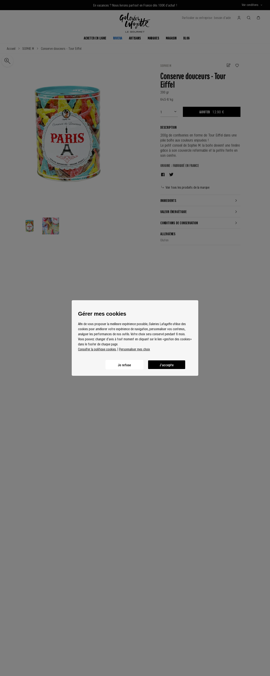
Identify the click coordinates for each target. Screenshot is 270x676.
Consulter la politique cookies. (97, 349)
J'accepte (167, 365)
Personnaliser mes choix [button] (134, 349)
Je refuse (124, 365)
